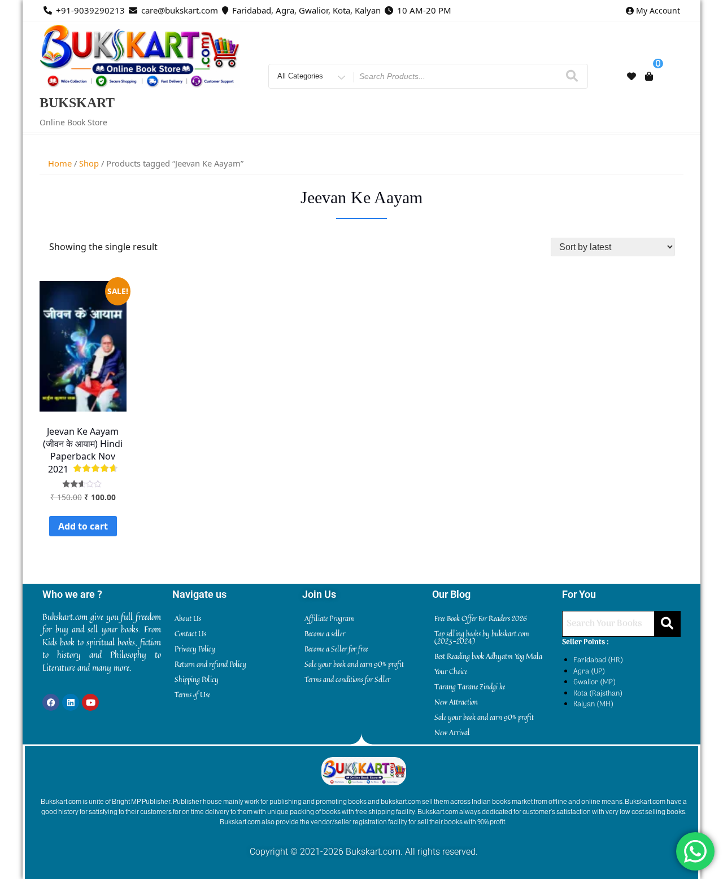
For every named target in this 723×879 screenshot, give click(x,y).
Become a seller (324, 633)
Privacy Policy (195, 648)
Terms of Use (192, 694)
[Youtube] (90, 702)
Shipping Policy (197, 679)
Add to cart (83, 526)
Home (60, 163)
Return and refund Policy (210, 664)
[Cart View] (649, 76)
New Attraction (456, 701)
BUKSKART (77, 102)
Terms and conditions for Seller (347, 679)
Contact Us (190, 633)
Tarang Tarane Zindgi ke (469, 686)
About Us (188, 618)
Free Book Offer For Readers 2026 (480, 618)
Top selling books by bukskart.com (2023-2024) (481, 637)
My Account (658, 10)
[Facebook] (50, 702)
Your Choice (450, 671)
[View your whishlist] (631, 76)
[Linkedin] (70, 702)
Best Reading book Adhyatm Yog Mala (488, 656)
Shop (89, 163)
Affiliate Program (329, 618)
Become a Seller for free (336, 648)
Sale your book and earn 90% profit (354, 664)
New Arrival (452, 732)
